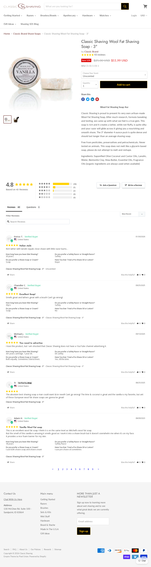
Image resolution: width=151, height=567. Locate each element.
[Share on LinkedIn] (92, 99)
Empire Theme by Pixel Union (16, 556)
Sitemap (57, 549)
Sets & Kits (45, 512)
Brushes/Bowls (48, 15)
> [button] (98, 469)
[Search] (125, 6)
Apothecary (69, 15)
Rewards (47, 549)
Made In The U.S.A (49, 529)
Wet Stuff (45, 516)
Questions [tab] (31, 207)
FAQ (14, 549)
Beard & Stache (47, 525)
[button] (138, 275)
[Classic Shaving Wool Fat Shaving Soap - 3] (41, 76)
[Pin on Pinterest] (97, 99)
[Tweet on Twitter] (88, 99)
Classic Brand (91, 51)
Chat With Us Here (13, 499)
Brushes (44, 508)
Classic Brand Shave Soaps (27, 33)
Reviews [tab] (11, 207)
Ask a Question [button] (109, 185)
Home (7, 33)
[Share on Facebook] (83, 99)
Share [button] (12, 275)
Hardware (87, 15)
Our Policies (36, 549)
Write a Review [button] (135, 185)
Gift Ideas (9, 23)
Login (134, 15)
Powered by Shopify (37, 556)
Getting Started (12, 15)
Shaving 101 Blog (30, 23)
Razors (30, 15)
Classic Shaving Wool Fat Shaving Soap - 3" (25, 268)
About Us (23, 549)
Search (6, 549)
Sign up (83, 531)
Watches (104, 15)
